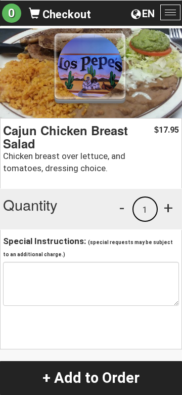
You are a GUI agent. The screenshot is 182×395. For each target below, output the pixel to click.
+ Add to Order (91, 377)
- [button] (121, 207)
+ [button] (168, 207)
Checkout (65, 14)
